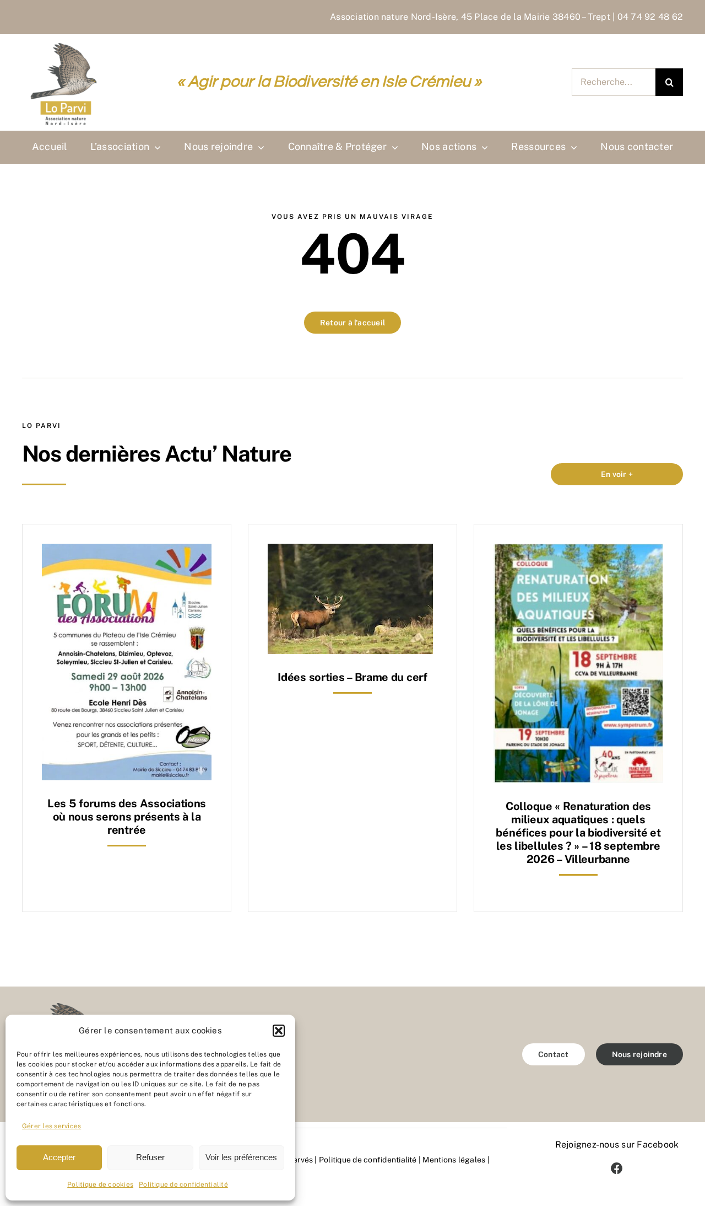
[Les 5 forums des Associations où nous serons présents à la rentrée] (127, 551)
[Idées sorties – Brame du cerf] (350, 551)
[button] (278, 1030)
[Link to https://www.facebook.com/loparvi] (617, 1168)
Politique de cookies (100, 1184)
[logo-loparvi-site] (66, 43)
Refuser (150, 1157)
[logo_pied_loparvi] (63, 1007)
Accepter (59, 1157)
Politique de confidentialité (183, 1184)
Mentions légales (453, 1159)
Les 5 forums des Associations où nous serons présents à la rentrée (126, 817)
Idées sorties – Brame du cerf (352, 677)
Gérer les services (51, 1126)
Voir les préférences (241, 1157)
